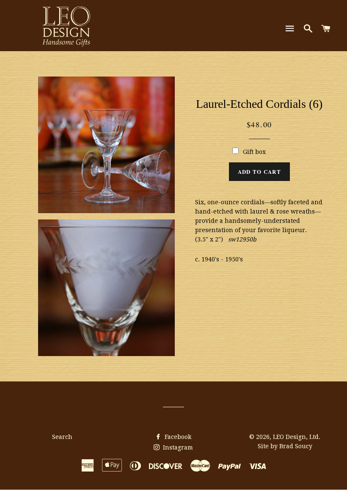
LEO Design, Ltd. (296, 436)
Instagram (177, 447)
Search (62, 436)
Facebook (177, 436)
